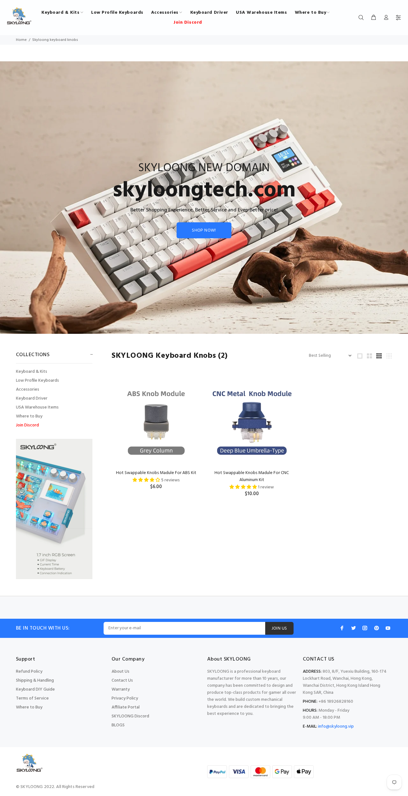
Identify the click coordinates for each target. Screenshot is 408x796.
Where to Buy (29, 416)
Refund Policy (29, 671)
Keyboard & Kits (31, 371)
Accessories (27, 389)
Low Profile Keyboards (37, 380)
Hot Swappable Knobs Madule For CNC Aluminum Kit (252, 476)
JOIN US (279, 628)
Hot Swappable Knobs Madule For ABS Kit (156, 473)
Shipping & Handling (35, 680)
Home (21, 40)
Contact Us (122, 680)
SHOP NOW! (204, 230)
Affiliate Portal (126, 707)
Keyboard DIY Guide (35, 689)
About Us (120, 671)
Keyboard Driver (31, 398)
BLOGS (118, 725)
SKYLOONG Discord (130, 716)
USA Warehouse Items (37, 407)
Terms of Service (32, 698)
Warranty (121, 689)
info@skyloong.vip (336, 726)
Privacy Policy (125, 698)
